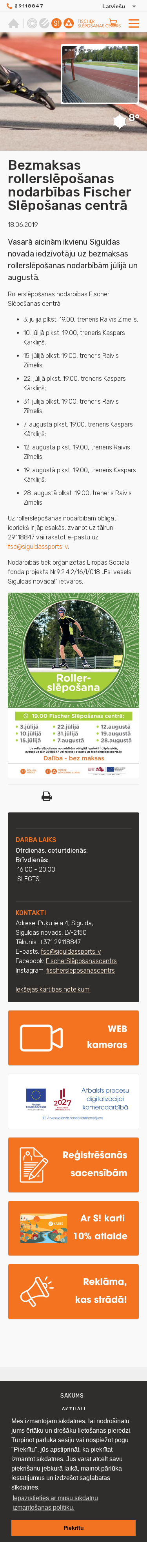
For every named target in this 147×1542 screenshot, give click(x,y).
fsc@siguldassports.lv (38, 546)
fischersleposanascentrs (80, 970)
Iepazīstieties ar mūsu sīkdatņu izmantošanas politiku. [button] (55, 1503)
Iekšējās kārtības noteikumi (53, 989)
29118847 (29, 6)
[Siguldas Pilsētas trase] (44, 23)
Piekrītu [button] (74, 1528)
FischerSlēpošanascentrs (81, 961)
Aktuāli (73, 1409)
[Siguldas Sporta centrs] (32, 23)
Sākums (72, 1395)
